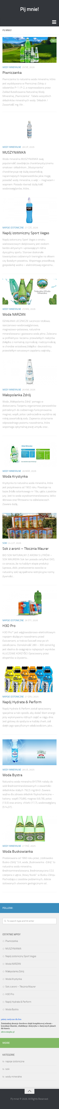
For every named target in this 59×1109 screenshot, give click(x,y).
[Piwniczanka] (29, 50)
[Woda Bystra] (29, 752)
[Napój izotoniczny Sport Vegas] (29, 210)
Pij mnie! (29, 9)
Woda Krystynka (15, 476)
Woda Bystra (12, 775)
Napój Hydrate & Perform (21, 702)
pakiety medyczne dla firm (11, 1019)
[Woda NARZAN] (29, 292)
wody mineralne (11, 67)
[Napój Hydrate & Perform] (29, 679)
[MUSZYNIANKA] (29, 130)
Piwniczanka (12, 73)
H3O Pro (9, 626)
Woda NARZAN (14, 314)
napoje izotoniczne (13, 227)
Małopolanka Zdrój (16, 395)
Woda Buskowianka (17, 851)
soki (4, 543)
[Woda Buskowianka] (29, 829)
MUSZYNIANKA (14, 152)
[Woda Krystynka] (29, 454)
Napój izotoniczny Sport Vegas (25, 233)
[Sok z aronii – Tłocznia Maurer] (29, 526)
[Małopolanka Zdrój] (29, 372)
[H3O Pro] (29, 603)
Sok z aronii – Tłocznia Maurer (25, 548)
